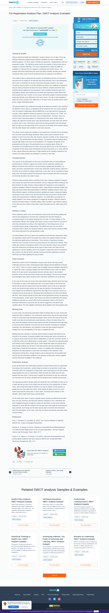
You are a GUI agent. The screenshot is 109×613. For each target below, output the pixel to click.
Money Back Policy (78, 594)
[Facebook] (49, 599)
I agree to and (84, 100)
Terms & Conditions (52, 594)
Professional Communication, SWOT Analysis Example (84, 501)
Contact (36, 594)
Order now (86, 54)
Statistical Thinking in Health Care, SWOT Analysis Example (20, 539)
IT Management (28, 461)
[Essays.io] (54, 590)
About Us (17, 594)
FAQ (43, 594)
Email (76, 91)
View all (54, 575)
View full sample (23, 525)
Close (96, 611)
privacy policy (90, 611)
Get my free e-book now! (86, 105)
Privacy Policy (66, 594)
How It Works (27, 594)
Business (19, 461)
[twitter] (54, 599)
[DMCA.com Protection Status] (54, 606)
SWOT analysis (33, 20)
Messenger (60, 450)
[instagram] (59, 599)
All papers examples (33, 2)
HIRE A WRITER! (93, 2)
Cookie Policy (90, 594)
